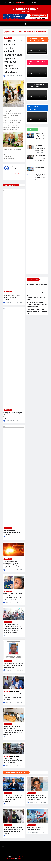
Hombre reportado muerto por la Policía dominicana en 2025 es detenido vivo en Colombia (41, 158)
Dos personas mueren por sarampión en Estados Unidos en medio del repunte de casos (37, 285)
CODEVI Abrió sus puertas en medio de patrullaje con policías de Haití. (12, 760)
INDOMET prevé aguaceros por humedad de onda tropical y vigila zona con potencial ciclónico (37, 304)
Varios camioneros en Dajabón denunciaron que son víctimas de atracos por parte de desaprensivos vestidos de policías (12, 628)
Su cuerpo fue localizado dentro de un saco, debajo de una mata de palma (37, 797)
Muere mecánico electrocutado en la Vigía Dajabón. (12, 532)
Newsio (13, 858)
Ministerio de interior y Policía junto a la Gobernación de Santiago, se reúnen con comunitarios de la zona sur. (13, 730)
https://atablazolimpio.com (17, 173)
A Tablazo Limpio (25, 9)
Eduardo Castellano (10, 75)
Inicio (5, 29)
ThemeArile (19, 858)
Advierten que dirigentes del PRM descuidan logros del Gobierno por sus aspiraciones (40, 137)
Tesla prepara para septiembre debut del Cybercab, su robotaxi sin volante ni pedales (37, 297)
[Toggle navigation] (25, 24)
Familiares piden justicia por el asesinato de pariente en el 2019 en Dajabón (13, 665)
